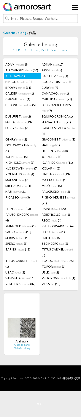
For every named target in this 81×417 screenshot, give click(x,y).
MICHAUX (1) (18, 186)
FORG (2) (17, 128)
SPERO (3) (16, 243)
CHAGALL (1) (17, 99)
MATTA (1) (54, 180)
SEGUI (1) (53, 232)
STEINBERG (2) (55, 243)
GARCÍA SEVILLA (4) (58, 131)
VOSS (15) (51, 284)
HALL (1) (51, 145)
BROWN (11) (18, 87)
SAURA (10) (18, 232)
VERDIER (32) (20, 284)
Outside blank (22, 344)
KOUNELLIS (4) (19, 174)
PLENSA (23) (18, 209)
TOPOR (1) (53, 266)
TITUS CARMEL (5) (57, 252)
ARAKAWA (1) (15, 76)
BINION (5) (18, 82)
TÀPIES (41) (17, 249)
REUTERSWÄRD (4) (58, 226)
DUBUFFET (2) (18, 116)
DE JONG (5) (20, 105)
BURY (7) (50, 87)
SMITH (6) (51, 238)
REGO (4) (51, 220)
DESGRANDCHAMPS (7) (56, 107)
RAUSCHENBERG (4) (21, 217)
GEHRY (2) (16, 139)
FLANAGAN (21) (56, 122)
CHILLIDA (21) (57, 99)
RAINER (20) (54, 209)
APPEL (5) (52, 70)
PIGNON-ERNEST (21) (58, 200)
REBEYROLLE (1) (56, 214)
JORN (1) (51, 157)
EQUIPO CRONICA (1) (57, 116)
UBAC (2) (15, 272)
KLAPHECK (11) (57, 162)
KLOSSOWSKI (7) (21, 168)
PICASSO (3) (17, 197)
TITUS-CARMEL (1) (21, 263)
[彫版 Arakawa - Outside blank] (22, 318)
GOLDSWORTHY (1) (20, 148)
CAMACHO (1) (55, 93)
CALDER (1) (19, 93)
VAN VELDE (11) (20, 278)
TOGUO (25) (58, 261)
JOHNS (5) (16, 157)
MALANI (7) (17, 180)
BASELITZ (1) (55, 76)
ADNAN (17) (53, 64)
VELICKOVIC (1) (58, 278)
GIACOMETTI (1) (58, 139)
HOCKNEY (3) (55, 151)
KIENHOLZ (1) (19, 162)
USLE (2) (50, 272)
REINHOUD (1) (20, 226)
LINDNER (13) (56, 174)
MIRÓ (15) (52, 186)
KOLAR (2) (51, 168)
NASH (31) (16, 191)
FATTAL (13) (18, 122)
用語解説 (68, 378)
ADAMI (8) (17, 64)
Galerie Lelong (14, 33)
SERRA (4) (17, 238)
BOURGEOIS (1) (57, 82)
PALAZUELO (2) (56, 191)
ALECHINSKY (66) (21, 70)
